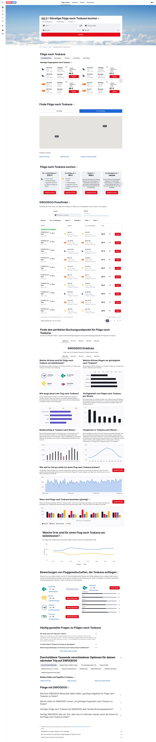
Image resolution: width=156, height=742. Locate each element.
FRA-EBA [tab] (96, 341)
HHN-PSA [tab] (88, 341)
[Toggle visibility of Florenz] (78, 564)
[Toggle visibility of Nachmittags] (60, 523)
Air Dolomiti (52, 586)
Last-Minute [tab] (76, 58)
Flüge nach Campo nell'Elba (88, 156)
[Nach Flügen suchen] (3, 7)
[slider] (109, 216)
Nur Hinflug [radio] (59, 111)
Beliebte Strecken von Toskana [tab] (49, 668)
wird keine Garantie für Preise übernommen (81, 726)
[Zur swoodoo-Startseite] (11, 2)
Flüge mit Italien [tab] (104, 665)
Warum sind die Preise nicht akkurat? (52, 737)
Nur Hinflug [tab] (86, 58)
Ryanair (51, 596)
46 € (44, 18)
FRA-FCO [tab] (73, 341)
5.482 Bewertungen (54, 600)
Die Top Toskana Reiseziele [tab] (48, 665)
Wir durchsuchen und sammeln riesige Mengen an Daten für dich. (61, 734)
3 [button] (114, 321)
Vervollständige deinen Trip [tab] (88, 665)
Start (40, 47)
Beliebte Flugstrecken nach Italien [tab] (50, 672)
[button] (3, 2)
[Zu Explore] (3, 21)
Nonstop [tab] (67, 58)
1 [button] (107, 321)
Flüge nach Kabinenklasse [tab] (69, 668)
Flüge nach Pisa (64, 156)
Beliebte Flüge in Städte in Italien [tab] (69, 665)
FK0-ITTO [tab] (65, 356)
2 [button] (110, 321)
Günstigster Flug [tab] (46, 58)
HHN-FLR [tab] (81, 341)
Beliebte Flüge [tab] (84, 668)
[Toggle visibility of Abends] (68, 523)
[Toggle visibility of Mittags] (52, 523)
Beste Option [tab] (57, 58)
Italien (50, 47)
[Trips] (3, 25)
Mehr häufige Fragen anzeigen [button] (68, 651)
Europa (45, 47)
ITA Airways (52, 614)
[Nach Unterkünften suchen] (3, 11)
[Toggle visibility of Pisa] (84, 564)
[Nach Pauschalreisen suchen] (3, 17)
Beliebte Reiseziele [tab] (96, 668)
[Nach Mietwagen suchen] (3, 14)
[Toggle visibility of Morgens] (45, 523)
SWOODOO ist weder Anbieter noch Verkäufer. (55, 731)
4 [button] (117, 321)
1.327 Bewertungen (54, 619)
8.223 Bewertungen (54, 610)
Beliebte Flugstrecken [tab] (111, 668)
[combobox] (47, 22)
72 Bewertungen (53, 591)
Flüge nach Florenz (44, 156)
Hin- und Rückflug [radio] (101, 111)
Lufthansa (51, 605)
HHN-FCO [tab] (65, 341)
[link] (50, 192)
